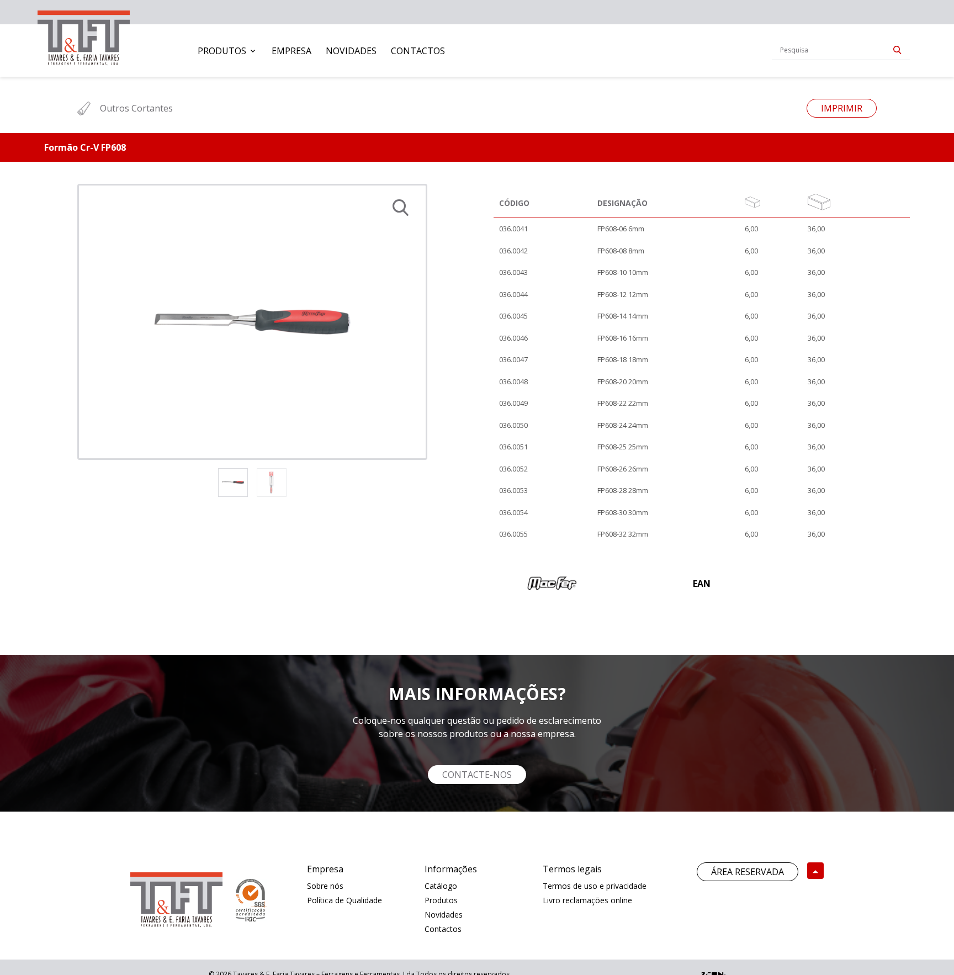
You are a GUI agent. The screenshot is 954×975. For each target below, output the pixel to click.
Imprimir (841, 108)
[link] (84, 35)
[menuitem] (227, 51)
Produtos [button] (222, 51)
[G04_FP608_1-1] (252, 322)
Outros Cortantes (136, 108)
